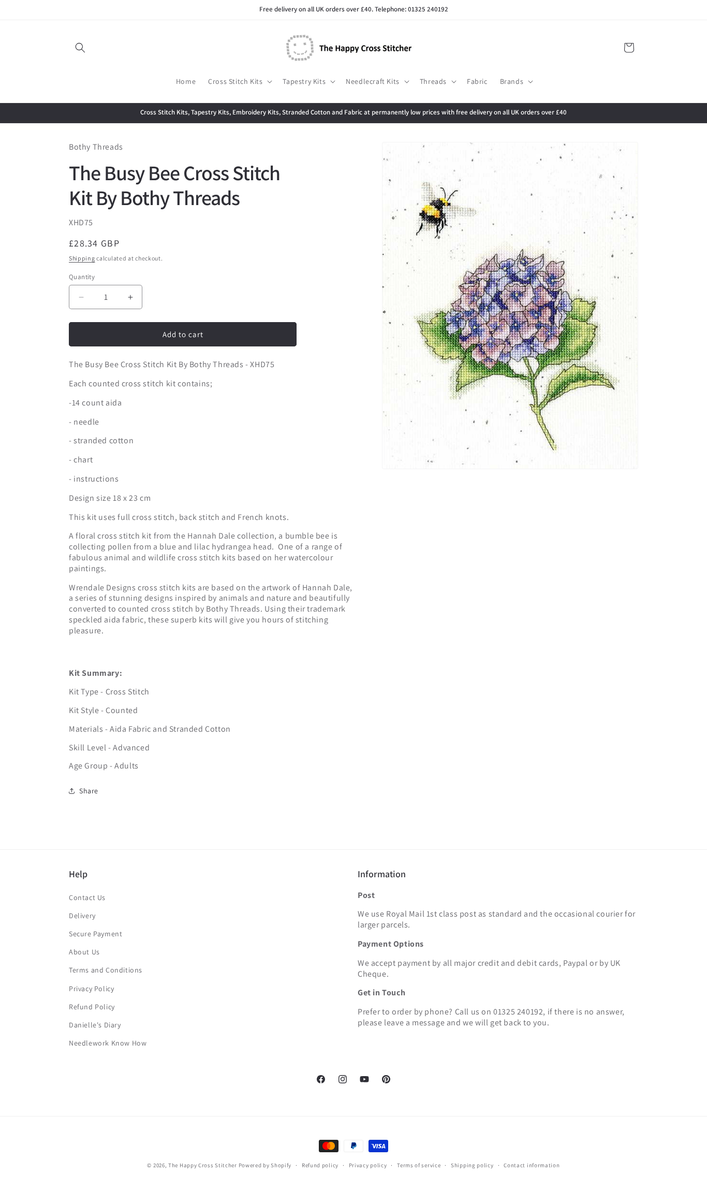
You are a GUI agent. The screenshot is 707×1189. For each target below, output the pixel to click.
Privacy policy (368, 1164)
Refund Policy (92, 1006)
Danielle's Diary (95, 1025)
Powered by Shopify (265, 1165)
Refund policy (320, 1164)
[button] (80, 47)
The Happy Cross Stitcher (202, 1165)
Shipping (82, 259)
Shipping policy (472, 1164)
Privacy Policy (91, 988)
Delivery (82, 915)
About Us (84, 951)
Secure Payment (95, 933)
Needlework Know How (107, 1043)
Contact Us (87, 897)
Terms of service (418, 1164)
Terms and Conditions (105, 970)
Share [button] (88, 790)
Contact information (531, 1164)
